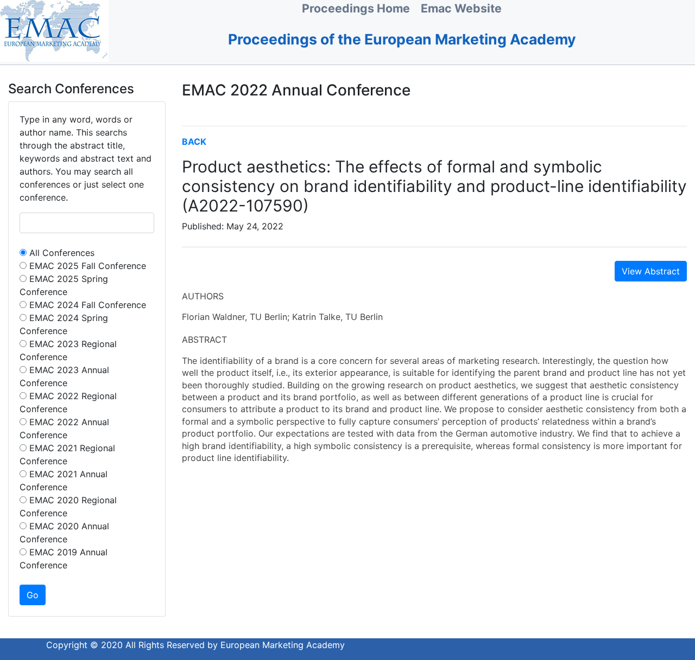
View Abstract (651, 271)
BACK (194, 141)
